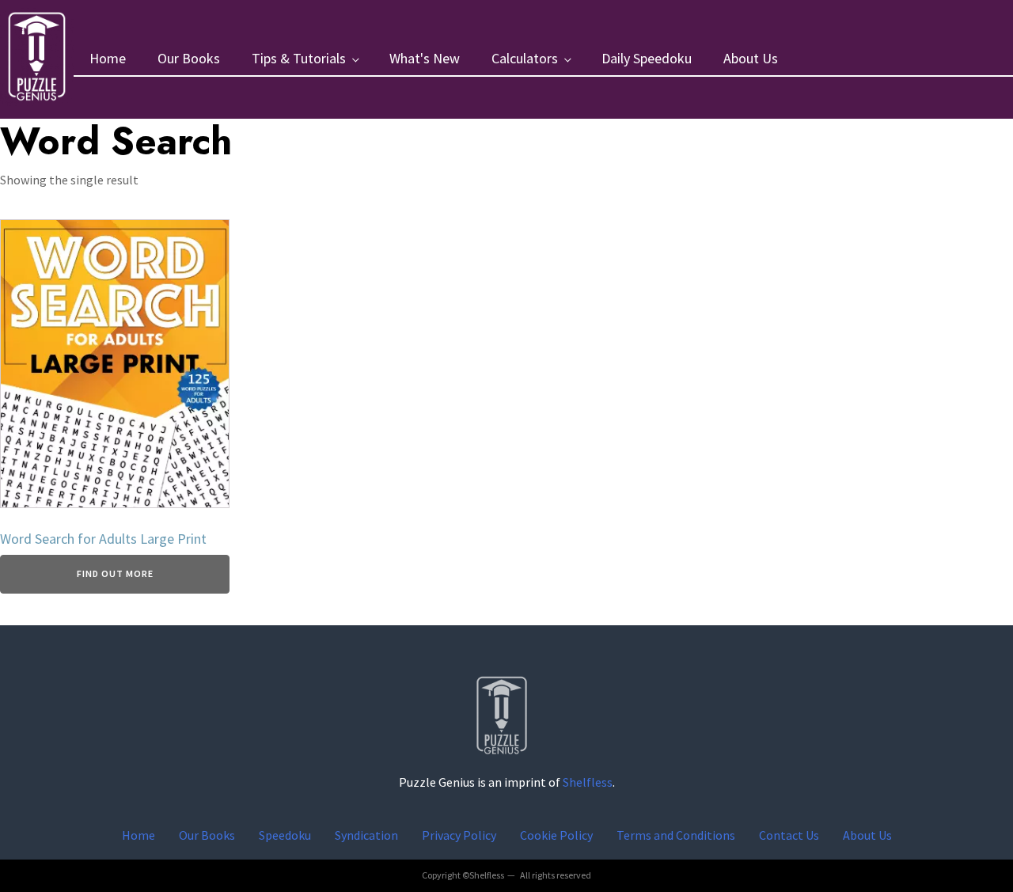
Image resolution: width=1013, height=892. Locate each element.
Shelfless (588, 782)
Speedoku (285, 835)
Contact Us (789, 835)
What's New (424, 58)
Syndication (366, 835)
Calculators (524, 58)
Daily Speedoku (646, 58)
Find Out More (115, 573)
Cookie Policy (556, 835)
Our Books (188, 58)
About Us (750, 58)
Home (107, 58)
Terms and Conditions (676, 835)
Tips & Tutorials (299, 58)
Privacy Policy (459, 835)
